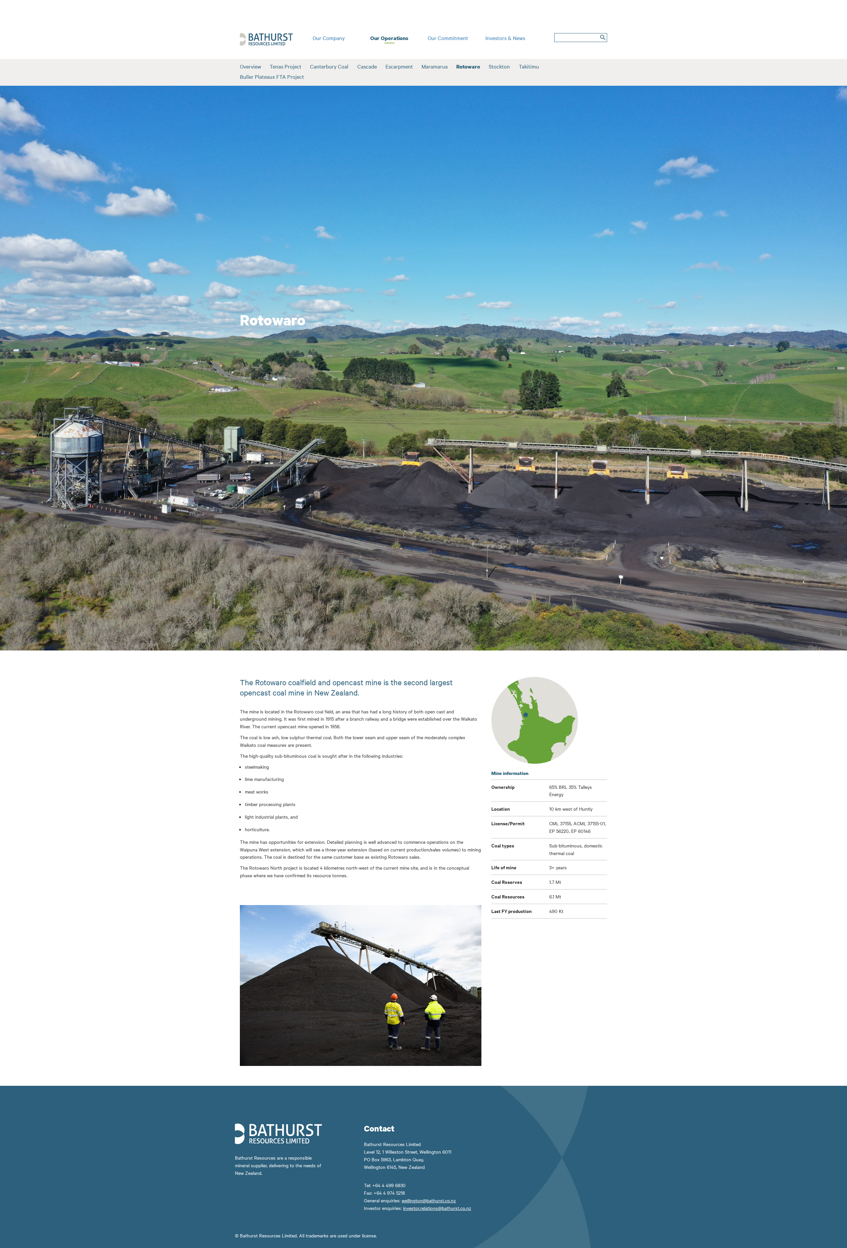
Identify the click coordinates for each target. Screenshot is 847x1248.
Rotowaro (468, 66)
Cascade (367, 66)
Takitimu (529, 66)
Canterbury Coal (329, 66)
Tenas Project (285, 66)
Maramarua (435, 66)
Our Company (329, 37)
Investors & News (505, 37)
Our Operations (389, 38)
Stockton (499, 66)
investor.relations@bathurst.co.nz (437, 1208)
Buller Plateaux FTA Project (272, 76)
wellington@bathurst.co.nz (429, 1200)
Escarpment (399, 66)
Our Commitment (448, 37)
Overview (250, 66)
